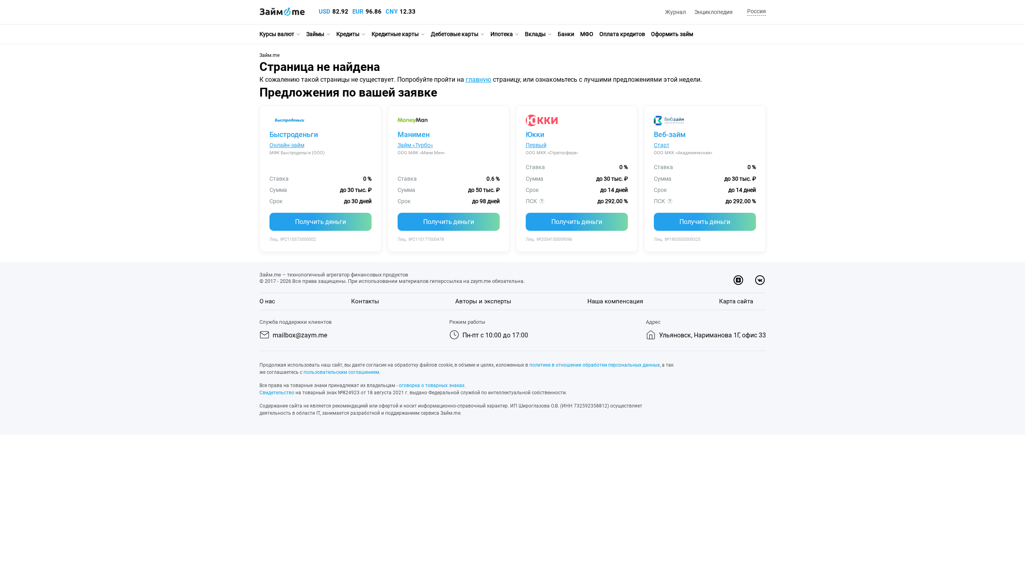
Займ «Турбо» (415, 145)
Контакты (365, 301)
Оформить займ (672, 34)
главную (478, 79)
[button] (755, 12)
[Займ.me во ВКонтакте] (760, 280)
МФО (586, 34)
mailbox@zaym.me (300, 335)
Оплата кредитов (622, 34)
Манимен (414, 134)
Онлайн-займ (286, 145)
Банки (566, 34)
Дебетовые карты (454, 34)
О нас (267, 301)
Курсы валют (276, 34)
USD (324, 11)
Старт (661, 145)
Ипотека (501, 34)
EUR (358, 11)
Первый (536, 145)
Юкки (535, 134)
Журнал (675, 12)
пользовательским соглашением (341, 372)
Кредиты (348, 34)
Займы (315, 34)
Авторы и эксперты (483, 301)
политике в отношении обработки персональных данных (594, 365)
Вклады (535, 34)
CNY (392, 11)
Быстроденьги (293, 134)
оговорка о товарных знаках (431, 385)
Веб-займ (670, 134)
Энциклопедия (713, 12)
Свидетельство (276, 392)
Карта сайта (736, 301)
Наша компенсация (615, 301)
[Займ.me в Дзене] (738, 280)
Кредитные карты (395, 34)
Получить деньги (320, 222)
